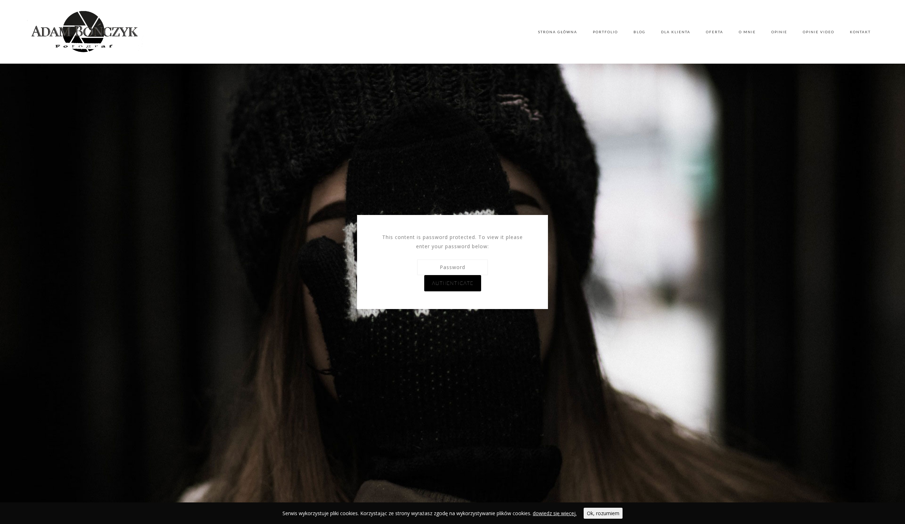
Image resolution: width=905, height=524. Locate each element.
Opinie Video (818, 32)
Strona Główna (557, 32)
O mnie (747, 32)
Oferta (714, 32)
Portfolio (605, 32)
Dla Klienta (675, 32)
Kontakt (860, 32)
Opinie (779, 32)
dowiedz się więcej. (555, 513)
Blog (640, 32)
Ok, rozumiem (603, 513)
